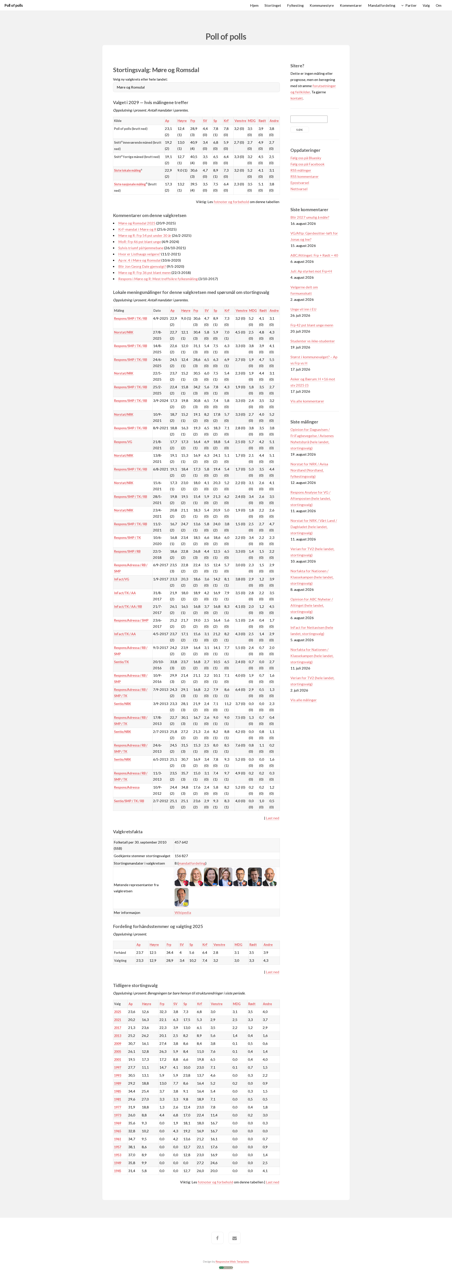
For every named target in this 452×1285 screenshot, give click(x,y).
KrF (226, 121)
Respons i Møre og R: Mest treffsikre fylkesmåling (158, 279)
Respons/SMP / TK (127, 538)
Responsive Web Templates (232, 1261)
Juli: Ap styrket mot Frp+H (311, 271)
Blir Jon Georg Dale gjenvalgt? (142, 266)
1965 (117, 1131)
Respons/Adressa (126, 787)
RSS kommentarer (304, 176)
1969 (117, 1123)
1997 (117, 1067)
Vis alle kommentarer (307, 401)
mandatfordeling (192, 863)
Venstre (240, 121)
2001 (117, 1059)
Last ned (272, 818)
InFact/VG (121, 579)
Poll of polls (13, 5)
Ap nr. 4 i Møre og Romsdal (139, 260)
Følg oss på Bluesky (305, 158)
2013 (117, 1036)
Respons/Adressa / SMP (131, 620)
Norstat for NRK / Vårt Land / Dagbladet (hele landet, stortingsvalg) (313, 526)
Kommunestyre (322, 5)
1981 (117, 1099)
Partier (411, 5)
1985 (117, 1091)
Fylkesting (295, 5)
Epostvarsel (299, 182)
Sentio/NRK (122, 704)
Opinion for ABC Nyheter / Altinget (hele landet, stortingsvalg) (311, 605)
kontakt (296, 98)
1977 (117, 1107)
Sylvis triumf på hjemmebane (140, 248)
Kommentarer (351, 5)
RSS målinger (300, 170)
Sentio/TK (121, 662)
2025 (117, 1012)
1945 (117, 1171)
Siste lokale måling (127, 170)
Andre (274, 121)
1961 (117, 1139)
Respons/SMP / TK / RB (130, 318)
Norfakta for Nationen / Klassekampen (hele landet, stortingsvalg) (312, 577)
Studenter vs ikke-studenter (312, 341)
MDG (251, 121)
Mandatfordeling (381, 5)
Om (438, 5)
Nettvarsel (299, 189)
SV (205, 121)
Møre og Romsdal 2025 (137, 223)
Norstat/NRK (123, 332)
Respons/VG (123, 442)
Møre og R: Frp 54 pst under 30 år (144, 235)
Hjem (254, 5)
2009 (117, 1044)
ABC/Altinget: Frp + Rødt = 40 (314, 255)
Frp (193, 121)
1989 (117, 1083)
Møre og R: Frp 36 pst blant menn (144, 272)
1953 (117, 1155)
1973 (117, 1115)
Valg (426, 5)
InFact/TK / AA (125, 593)
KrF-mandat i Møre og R (137, 229)
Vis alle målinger (303, 700)
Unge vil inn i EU (303, 309)
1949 (117, 1163)
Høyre (182, 121)
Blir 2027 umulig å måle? (309, 217)
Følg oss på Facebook (307, 164)
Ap (167, 121)
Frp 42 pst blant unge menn (311, 325)
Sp (215, 121)
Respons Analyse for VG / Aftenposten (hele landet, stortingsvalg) (310, 498)
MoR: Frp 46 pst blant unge (139, 241)
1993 (117, 1075)
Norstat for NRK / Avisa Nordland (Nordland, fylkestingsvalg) (309, 470)
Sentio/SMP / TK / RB (129, 801)
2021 (117, 1020)
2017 (117, 1028)
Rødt (262, 121)
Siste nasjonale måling (130, 184)
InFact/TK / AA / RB (128, 606)
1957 (117, 1147)
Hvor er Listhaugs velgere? (139, 254)
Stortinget (272, 5)
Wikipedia (183, 912)
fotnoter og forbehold (231, 202)
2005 (117, 1051)
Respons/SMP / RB (127, 551)
